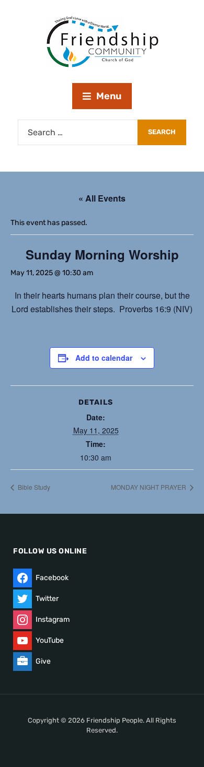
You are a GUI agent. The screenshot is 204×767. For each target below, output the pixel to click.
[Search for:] (78, 132)
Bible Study (33, 486)
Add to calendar (103, 357)
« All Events (102, 198)
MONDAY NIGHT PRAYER (149, 486)
